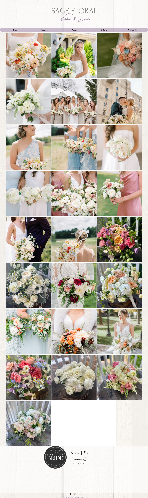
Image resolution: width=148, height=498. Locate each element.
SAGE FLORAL (74, 10)
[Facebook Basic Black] (71, 494)
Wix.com (81, 497)
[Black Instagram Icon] (75, 494)
